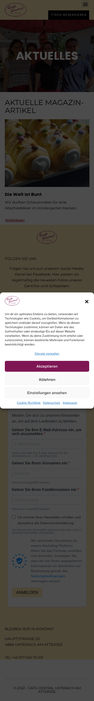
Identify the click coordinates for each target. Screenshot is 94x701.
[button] (86, 301)
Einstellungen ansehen (47, 392)
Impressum (70, 402)
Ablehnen (47, 379)
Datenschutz (51, 402)
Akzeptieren (47, 366)
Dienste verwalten (47, 353)
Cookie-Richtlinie (28, 402)
